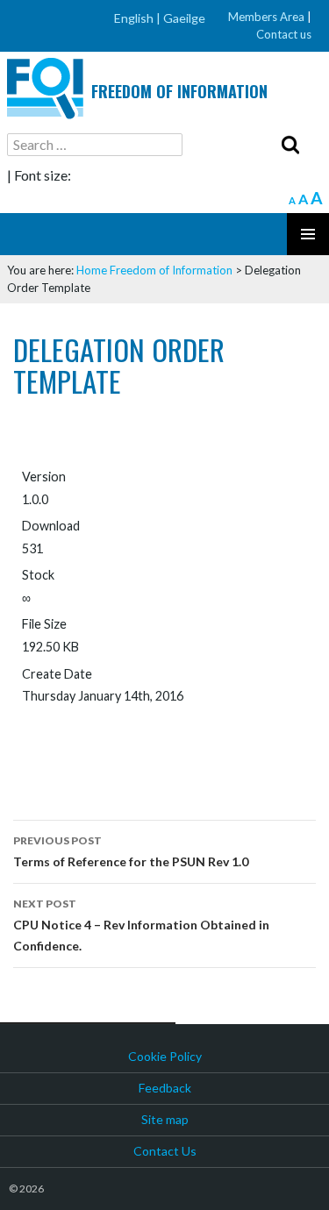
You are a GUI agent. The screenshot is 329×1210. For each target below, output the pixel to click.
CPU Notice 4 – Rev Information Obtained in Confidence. (141, 925)
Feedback (165, 1087)
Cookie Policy (165, 1056)
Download (71, 731)
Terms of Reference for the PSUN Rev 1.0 (130, 851)
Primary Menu (308, 234)
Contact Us (165, 1150)
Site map (165, 1119)
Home (91, 270)
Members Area (266, 17)
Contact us (283, 34)
